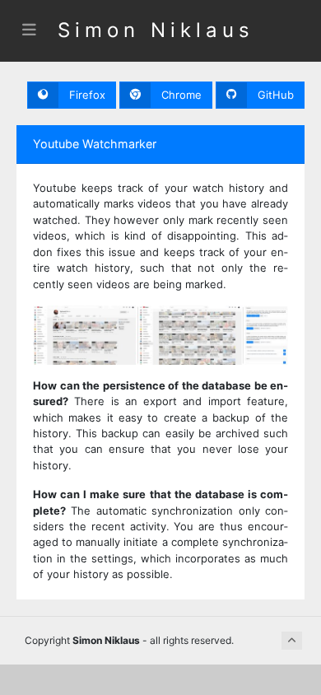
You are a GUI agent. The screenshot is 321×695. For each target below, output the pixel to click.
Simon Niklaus (156, 30)
